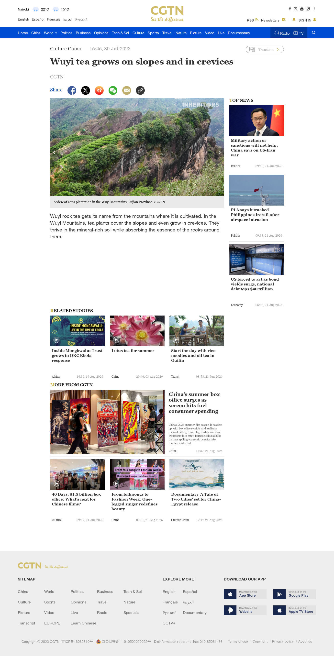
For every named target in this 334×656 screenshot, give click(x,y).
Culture (138, 33)
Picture (195, 33)
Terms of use (238, 641)
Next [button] (219, 152)
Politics (66, 33)
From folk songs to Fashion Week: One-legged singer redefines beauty (134, 501)
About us (305, 641)
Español (38, 19)
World (49, 33)
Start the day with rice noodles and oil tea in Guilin (193, 355)
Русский (81, 19)
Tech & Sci (120, 33)
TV (301, 33)
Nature (181, 33)
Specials (131, 612)
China (36, 33)
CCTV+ (169, 623)
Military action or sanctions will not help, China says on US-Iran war (254, 147)
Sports (153, 33)
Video (209, 33)
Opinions (101, 33)
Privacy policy (283, 641)
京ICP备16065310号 (77, 641)
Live (221, 33)
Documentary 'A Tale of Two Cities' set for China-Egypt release (196, 499)
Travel (167, 33)
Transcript (26, 623)
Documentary (239, 33)
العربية (68, 19)
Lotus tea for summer (132, 350)
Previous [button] (54, 152)
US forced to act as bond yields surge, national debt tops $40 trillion (255, 284)
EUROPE (52, 623)
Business (83, 33)
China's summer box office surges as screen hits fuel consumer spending (194, 403)
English (23, 19)
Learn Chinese (83, 623)
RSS (250, 20)
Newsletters (270, 20)
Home (23, 33)
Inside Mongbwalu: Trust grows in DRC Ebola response (77, 355)
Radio (285, 33)
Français (53, 19)
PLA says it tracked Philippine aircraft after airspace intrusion (255, 215)
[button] (56, 340)
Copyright (260, 641)
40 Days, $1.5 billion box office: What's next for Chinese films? (76, 499)
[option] (137, 153)
